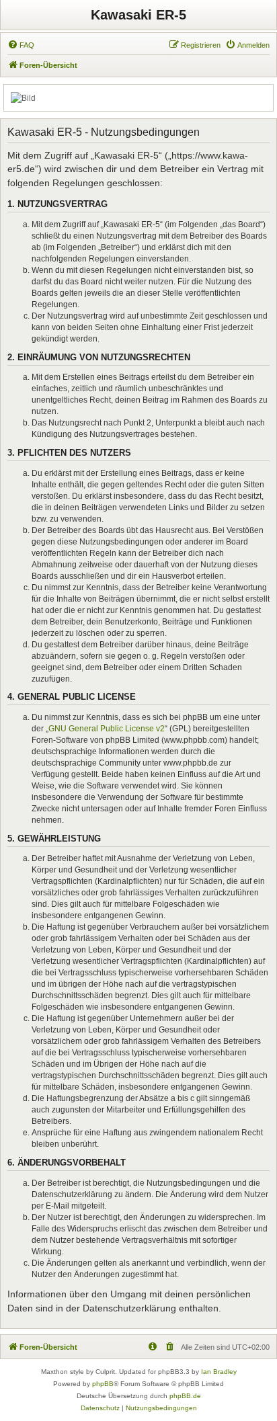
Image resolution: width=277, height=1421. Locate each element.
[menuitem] (20, 45)
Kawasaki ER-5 (138, 14)
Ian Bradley (219, 1371)
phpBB (103, 1383)
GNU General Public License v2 (106, 728)
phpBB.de (185, 1395)
